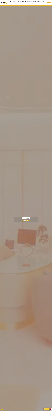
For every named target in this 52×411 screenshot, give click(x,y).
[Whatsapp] (2, 409)
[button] (26, 220)
